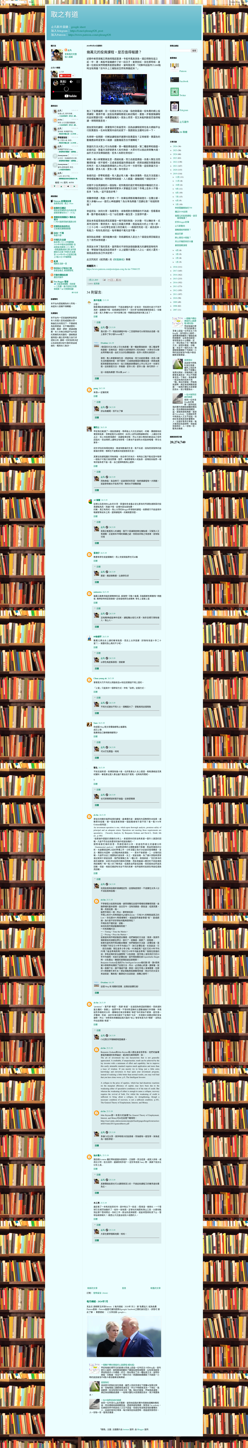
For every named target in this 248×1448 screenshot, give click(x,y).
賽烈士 (97, 427)
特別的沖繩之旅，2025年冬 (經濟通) (70, 134)
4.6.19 (111, 343)
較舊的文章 (156, 1288)
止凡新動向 (180, 225)
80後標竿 (98, 636)
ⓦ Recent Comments (71, 189)
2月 (177, 258)
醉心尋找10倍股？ (183, 237)
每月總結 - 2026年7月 (97, 1301)
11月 (178, 180)
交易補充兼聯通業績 (62, 228)
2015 (175, 278)
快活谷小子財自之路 (63, 268)
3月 (177, 254)
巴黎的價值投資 (61, 274)
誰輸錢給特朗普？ (183, 229)
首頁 (124, 1288)
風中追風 (98, 300)
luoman (126, 1429)
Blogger (140, 1429)
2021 (175, 165)
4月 (177, 250)
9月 (177, 188)
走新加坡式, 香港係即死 (63, 270)
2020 (175, 169)
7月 (177, 196)
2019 (175, 173)
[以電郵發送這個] (109, 279)
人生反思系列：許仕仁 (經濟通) (69, 116)
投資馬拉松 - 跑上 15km (63, 203)
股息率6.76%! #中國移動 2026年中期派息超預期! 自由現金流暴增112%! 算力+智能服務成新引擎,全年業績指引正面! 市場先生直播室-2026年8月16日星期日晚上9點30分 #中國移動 (65, 249)
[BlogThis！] (111, 279)
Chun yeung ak (100, 678)
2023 (175, 158)
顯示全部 (75, 292)
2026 (175, 146)
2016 (175, 274)
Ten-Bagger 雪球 (61, 281)
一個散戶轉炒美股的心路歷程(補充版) (118, 1364)
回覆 (96, 316)
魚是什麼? (58, 235)
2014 (175, 282)
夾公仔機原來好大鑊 (184, 241)
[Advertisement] (64, 394)
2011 (175, 294)
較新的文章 (92, 1288)
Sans (96, 722)
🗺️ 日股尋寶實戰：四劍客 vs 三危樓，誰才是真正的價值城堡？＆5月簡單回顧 (65, 286)
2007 (175, 309)
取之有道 (64, 14)
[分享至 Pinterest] (120, 279)
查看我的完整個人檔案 (71, 55)
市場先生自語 (60, 239)
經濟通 (96, 283)
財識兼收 (118, 259)
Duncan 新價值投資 (62, 201)
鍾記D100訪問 (181, 211)
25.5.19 (109, 899)
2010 (175, 298)
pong (96, 388)
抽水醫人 (98, 1155)
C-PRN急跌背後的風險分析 (65, 221)
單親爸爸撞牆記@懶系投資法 (65, 218)
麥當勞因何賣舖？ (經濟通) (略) (69, 152)
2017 (175, 270)
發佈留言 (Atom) (100, 1293)
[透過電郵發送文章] (104, 279)
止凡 (103, 327)
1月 (177, 262)
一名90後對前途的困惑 (111, 1400)
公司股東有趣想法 (64, 170)
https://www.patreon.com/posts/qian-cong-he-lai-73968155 (113, 268)
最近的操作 (58, 277)
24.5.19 (102, 388)
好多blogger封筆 (182, 222)
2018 (175, 266)
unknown (98, 591)
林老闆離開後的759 (183, 207)
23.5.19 (105, 300)
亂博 (56, 261)
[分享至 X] (114, 279)
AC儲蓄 (97, 499)
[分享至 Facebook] (117, 279)
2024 (175, 154)
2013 (175, 286)
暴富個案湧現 (181, 245)
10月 (178, 185)
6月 (177, 200)
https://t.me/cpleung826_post (86, 31)
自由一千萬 (59, 232)
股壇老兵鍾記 (60, 207)
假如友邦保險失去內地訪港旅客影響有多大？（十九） (65, 211)
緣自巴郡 (179, 233)
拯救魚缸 (105, 1382)
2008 (175, 306)
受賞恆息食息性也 (62, 226)
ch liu (96, 814)
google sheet (78, 27)
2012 (175, 290)
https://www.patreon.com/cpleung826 (89, 35)
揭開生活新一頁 (60, 263)
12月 (178, 177)
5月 (177, 204)
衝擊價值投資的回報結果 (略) (68, 179)
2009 (175, 302)
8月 (177, 192)
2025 (175, 150)
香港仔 (97, 552)
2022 (175, 161)
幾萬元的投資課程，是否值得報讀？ (186, 216)
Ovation (104, 342)
